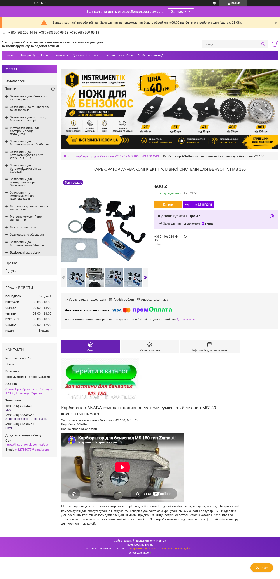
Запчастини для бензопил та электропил (28, 97)
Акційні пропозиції (150, 55)
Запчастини (180, 12)
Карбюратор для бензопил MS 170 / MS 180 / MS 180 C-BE (117, 156)
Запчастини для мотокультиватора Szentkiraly (23, 182)
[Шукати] (263, 44)
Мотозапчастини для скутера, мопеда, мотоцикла (25, 131)
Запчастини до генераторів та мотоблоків (29, 108)
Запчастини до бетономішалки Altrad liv (27, 243)
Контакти (62, 55)
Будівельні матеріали (25, 252)
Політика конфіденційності (177, 548)
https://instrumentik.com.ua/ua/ (26, 444)
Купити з (191, 204)
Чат (265, 567)
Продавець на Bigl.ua (140, 544)
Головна (10, 55)
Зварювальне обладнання (28, 234)
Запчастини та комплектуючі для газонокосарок (22, 195)
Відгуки (10, 271)
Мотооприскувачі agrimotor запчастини (29, 207)
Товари (26, 55)
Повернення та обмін (117, 55)
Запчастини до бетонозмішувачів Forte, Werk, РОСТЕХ (27, 155)
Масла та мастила (23, 227)
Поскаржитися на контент (143, 548)
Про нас (45, 55)
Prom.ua (161, 540)
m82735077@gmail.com (32, 449)
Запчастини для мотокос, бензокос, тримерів (28, 118)
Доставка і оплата (85, 55)
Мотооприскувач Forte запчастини (26, 218)
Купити (168, 204)
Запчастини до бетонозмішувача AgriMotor (29, 143)
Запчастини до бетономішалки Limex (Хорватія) (25, 168)
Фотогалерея (15, 81)
